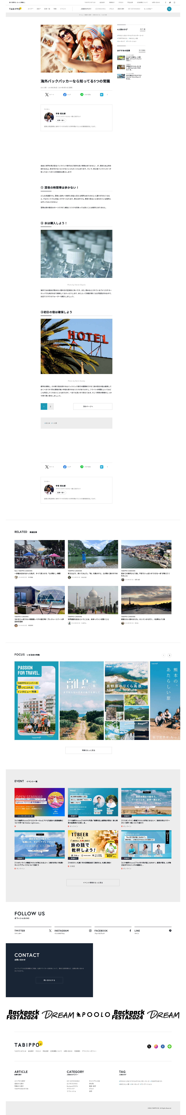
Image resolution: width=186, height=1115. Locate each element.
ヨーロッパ (121, 41)
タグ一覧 (142, 29)
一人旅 (54, 423)
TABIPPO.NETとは (90, 2)
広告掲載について (142, 2)
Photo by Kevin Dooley (76, 381)
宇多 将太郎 (61, 113)
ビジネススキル (101, 9)
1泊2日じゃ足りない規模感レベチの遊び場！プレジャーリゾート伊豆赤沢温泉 (39, 620)
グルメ (111, 9)
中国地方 (128, 64)
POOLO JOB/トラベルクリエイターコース (130, 35)
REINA (137, 623)
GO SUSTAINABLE (134, 9)
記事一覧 (47, 9)
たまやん (83, 623)
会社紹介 (102, 2)
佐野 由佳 (137, 579)
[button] (169, 655)
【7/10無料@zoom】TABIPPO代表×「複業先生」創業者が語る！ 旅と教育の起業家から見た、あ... (93, 821)
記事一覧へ (61, 120)
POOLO (121, 2)
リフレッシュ (71, 1091)
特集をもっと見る (88, 750)
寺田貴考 (30, 625)
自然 (90, 1091)
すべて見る (142, 50)
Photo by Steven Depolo (76, 285)
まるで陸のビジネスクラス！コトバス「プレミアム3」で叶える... (134, 77)
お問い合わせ (156, 2)
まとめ (48, 423)
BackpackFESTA (72, 1086)
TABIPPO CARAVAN (25, 571)
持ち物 (91, 1084)
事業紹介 (112, 2)
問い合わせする (49, 980)
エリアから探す (130, 55)
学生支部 (130, 2)
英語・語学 (121, 9)
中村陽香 (30, 577)
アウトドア (71, 1089)
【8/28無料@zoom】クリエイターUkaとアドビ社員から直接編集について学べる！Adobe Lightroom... (39, 821)
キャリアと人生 (94, 1081)
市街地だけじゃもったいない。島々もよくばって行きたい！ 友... (133, 67)
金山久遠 (83, 577)
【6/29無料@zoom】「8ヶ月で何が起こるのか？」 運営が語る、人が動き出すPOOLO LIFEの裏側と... (146, 864)
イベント (63, 9)
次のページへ (88, 406)
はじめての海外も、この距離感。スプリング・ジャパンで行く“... (133, 58)
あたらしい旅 (134, 38)
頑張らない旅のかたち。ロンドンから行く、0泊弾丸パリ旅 (143, 619)
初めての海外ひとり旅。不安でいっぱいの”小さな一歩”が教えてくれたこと (145, 574)
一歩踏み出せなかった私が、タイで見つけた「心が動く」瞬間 (38, 573)
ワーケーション (131, 41)
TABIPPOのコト (123, 38)
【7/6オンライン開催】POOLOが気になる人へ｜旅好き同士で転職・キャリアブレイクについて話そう (39, 864)
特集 (55, 9)
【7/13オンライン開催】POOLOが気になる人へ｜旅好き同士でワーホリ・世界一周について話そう (145, 821)
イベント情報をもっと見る (93, 883)
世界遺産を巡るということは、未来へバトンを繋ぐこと (88, 619)
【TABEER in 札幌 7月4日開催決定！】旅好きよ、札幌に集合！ (89, 863)
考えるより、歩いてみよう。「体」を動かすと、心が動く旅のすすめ (93, 573)
